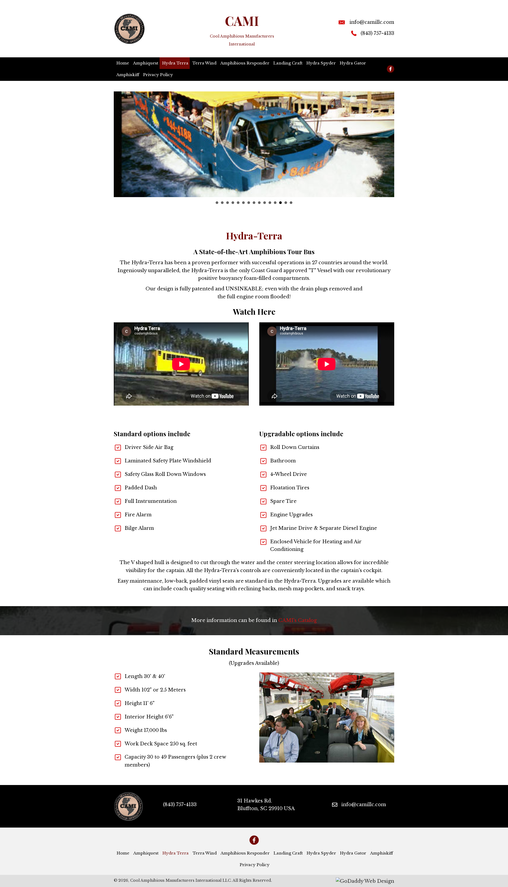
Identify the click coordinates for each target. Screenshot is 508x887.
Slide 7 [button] (248, 202)
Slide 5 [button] (238, 202)
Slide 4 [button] (233, 202)
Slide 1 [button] (217, 202)
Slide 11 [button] (270, 202)
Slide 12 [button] (275, 202)
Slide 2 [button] (222, 202)
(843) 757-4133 (377, 33)
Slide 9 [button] (259, 202)
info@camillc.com (372, 22)
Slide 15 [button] (291, 202)
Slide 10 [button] (264, 202)
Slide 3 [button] (227, 202)
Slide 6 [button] (243, 202)
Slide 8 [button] (254, 202)
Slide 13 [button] (280, 202)
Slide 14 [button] (285, 202)
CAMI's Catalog (297, 620)
